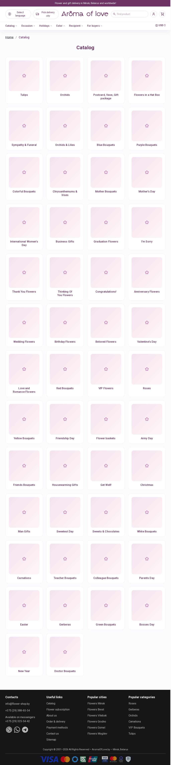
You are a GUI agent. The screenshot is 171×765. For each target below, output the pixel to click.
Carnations (135, 721)
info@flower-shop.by (17, 703)
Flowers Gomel (96, 727)
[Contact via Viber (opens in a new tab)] (9, 729)
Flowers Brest (96, 709)
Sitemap (51, 739)
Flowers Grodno (97, 721)
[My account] (153, 14)
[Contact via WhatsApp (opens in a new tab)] (17, 729)
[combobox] (129, 14)
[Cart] (162, 14)
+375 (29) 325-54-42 (17, 721)
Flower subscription (58, 709)
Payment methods (57, 727)
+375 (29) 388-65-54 (17, 710)
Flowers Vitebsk (97, 715)
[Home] (84, 14)
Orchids (133, 715)
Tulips (132, 733)
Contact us (52, 733)
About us (51, 715)
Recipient (74, 25)
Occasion (27, 25)
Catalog (10, 25)
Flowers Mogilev (97, 733)
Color (59, 25)
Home (9, 37)
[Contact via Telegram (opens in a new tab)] (25, 729)
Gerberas (134, 709)
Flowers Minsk (96, 703)
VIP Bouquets (137, 727)
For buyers (93, 25)
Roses (132, 703)
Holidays (44, 25)
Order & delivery (55, 721)
